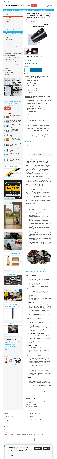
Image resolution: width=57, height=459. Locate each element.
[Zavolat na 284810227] (6, 1)
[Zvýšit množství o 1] (29, 69)
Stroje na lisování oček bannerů (11, 65)
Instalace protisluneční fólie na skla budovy (12, 351)
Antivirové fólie (8, 66)
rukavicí (35, 329)
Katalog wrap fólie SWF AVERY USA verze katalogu (12, 106)
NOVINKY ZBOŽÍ (8, 17)
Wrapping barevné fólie (9, 30)
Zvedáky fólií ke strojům (10, 59)
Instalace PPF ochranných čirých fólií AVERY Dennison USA (12, 342)
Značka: (29, 21)
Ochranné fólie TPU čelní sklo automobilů (13, 53)
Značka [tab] (39, 154)
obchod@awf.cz (9, 416)
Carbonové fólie (8, 43)
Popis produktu (27, 141)
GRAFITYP (8, 37)
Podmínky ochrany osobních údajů (37, 418)
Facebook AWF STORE (10, 422)
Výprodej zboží (8, 19)
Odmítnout (38, 448)
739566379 (8, 420)
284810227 (8, 418)
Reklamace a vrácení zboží (35, 419)
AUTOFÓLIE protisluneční (9, 344)
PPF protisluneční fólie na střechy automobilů (12, 47)
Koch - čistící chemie (9, 63)
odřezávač (42, 281)
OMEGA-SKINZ (9, 39)
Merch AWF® (7, 74)
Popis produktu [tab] (28, 154)
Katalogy (7, 108)
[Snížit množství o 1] (29, 71)
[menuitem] (6, 10)
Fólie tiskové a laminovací (10, 55)
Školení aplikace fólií (9, 70)
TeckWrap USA (9, 35)
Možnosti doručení (28, 66)
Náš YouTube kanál (10, 427)
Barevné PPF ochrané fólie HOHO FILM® (14, 33)
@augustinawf (9, 429)
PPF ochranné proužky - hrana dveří (12, 51)
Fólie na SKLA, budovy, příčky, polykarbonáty (11, 25)
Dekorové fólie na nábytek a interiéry (12, 57)
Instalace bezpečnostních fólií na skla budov (12, 349)
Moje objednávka (27, 1)
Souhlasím (46, 448)
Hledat (34, 5)
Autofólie (6, 28)
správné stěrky (38, 328)
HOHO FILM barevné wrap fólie (12, 31)
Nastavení (10, 455)
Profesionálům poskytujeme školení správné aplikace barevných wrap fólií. (37, 272)
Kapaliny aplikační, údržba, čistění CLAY (13, 61)
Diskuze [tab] (34, 154)
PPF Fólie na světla (8, 50)
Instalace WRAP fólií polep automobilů (12, 346)
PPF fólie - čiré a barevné (10, 45)
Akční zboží (7, 21)
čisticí (40, 293)
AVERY (7, 41)
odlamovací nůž (44, 282)
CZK (45, 1)
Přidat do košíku (36, 70)
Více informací (17, 452)
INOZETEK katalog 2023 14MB (10, 103)
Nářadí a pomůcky (8, 23)
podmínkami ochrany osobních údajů (23, 442)
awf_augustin (9, 424)
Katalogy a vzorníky (9, 72)
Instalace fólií (7, 68)
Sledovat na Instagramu (14, 365)
